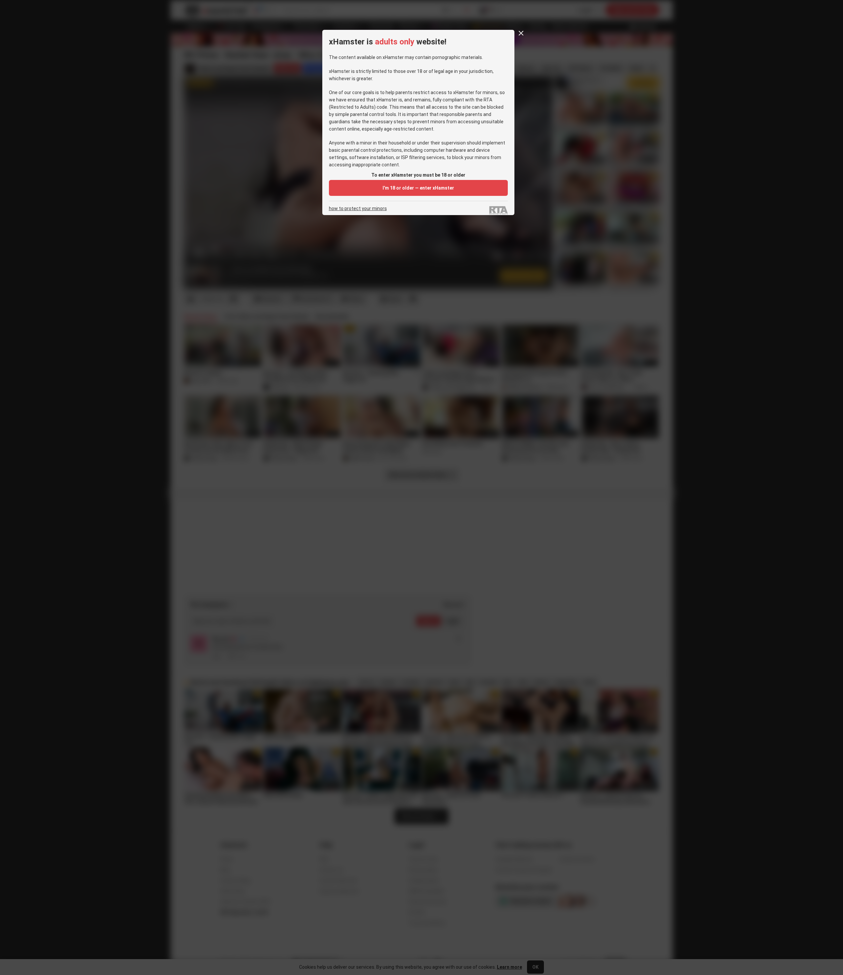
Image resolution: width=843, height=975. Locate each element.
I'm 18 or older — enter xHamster (418, 188)
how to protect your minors (358, 208)
